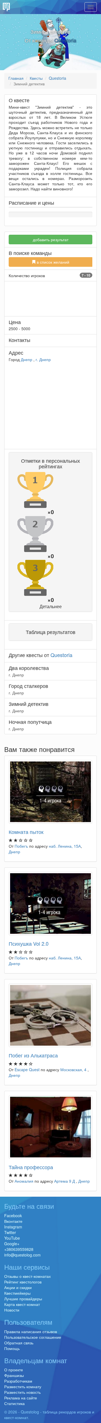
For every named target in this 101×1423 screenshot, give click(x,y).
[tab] (50, 532)
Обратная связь (18, 1343)
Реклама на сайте (20, 1398)
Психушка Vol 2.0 (29, 943)
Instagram (13, 1227)
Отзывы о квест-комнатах (27, 1276)
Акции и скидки (18, 1287)
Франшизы (14, 1375)
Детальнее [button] (51, 606)
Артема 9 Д (65, 1181)
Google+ (11, 1243)
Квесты (36, 78)
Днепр (26, 359)
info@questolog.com (22, 1255)
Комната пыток (26, 831)
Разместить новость (22, 1392)
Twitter (10, 1232)
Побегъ (21, 846)
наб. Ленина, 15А (65, 846)
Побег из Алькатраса (33, 1055)
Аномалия (24, 1181)
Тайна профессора (31, 1167)
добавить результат (50, 239)
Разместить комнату (22, 1386)
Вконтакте (13, 1221)
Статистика (14, 1403)
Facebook (13, 1215)
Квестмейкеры (17, 1293)
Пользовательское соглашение (32, 1337)
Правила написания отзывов (30, 1331)
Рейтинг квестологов (23, 1282)
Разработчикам (18, 1381)
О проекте (13, 1369)
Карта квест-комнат (22, 1304)
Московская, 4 (74, 1069)
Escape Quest (27, 1069)
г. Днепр (43, 359)
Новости (11, 1310)
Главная (16, 78)
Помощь (12, 1348)
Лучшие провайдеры (23, 1298)
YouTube (12, 1238)
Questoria (65, 40)
